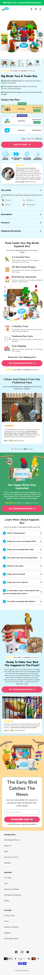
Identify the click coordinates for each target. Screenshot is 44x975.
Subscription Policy (11, 938)
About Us (8, 846)
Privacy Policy (9, 915)
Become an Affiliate (11, 889)
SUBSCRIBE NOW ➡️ (22, 819)
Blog (6, 851)
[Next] (40, 34)
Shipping (7, 933)
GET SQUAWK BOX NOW (21, 363)
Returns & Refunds (11, 927)
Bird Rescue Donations (12, 895)
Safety (6, 901)
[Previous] (4, 420)
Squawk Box (25, 971)
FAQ (6, 883)
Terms (6, 921)
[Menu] (40, 9)
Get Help (7, 878)
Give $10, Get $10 (11, 857)
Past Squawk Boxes (11, 840)
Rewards (7, 863)
